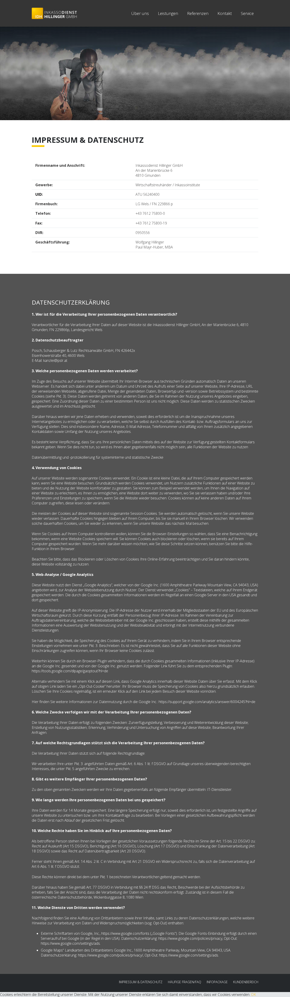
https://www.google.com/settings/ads (70, 943)
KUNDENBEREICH (245, 982)
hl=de (103, 670)
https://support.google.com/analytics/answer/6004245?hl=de (207, 701)
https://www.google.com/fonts (125, 933)
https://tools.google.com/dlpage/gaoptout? (65, 670)
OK (253, 994)
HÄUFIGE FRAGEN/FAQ (184, 982)
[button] (257, 13)
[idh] (54, 13)
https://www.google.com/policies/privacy (190, 938)
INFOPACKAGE (217, 982)
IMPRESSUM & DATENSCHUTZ (140, 982)
